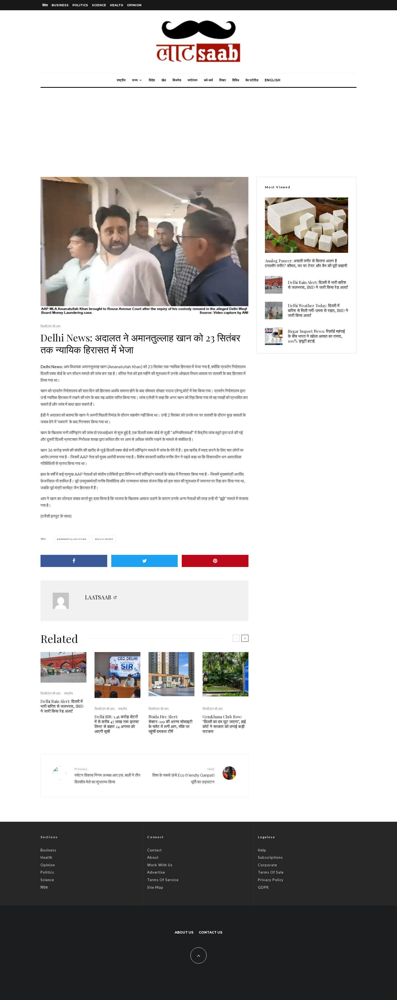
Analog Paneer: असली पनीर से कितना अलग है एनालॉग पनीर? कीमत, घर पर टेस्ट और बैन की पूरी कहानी (306, 263)
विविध (235, 80)
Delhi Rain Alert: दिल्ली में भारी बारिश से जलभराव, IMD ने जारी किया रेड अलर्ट (62, 706)
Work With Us (160, 865)
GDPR (263, 887)
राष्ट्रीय (121, 80)
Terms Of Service (163, 880)
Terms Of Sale (271, 872)
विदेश (45, 5)
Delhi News (104, 539)
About (153, 857)
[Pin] (215, 561)
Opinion (134, 5)
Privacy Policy (271, 880)
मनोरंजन (192, 80)
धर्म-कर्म (208, 80)
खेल (164, 80)
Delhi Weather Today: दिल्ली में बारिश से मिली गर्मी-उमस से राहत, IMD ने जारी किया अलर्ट (318, 310)
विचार (222, 80)
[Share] (74, 561)
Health (116, 5)
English (272, 80)
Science (99, 5)
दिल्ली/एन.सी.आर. (51, 326)
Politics (80, 5)
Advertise (156, 872)
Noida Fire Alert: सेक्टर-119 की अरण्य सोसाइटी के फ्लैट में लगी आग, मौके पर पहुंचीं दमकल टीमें (170, 724)
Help (262, 850)
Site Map (155, 887)
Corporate (267, 865)
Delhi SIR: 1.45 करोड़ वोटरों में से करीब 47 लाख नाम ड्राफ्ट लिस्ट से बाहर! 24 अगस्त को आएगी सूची (117, 724)
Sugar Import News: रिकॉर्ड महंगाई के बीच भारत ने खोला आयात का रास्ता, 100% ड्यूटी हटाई (316, 336)
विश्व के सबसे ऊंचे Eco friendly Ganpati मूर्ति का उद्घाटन (183, 775)
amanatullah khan (72, 539)
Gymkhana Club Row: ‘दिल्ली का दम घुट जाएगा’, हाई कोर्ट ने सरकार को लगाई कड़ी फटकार (224, 724)
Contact (154, 850)
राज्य (135, 80)
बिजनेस (177, 80)
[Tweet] (144, 561)
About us (184, 932)
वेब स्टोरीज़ (251, 80)
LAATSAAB (98, 597)
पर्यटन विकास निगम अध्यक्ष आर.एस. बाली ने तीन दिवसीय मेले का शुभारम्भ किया (107, 775)
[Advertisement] (198, 128)
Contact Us (210, 932)
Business (60, 5)
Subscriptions (270, 857)
